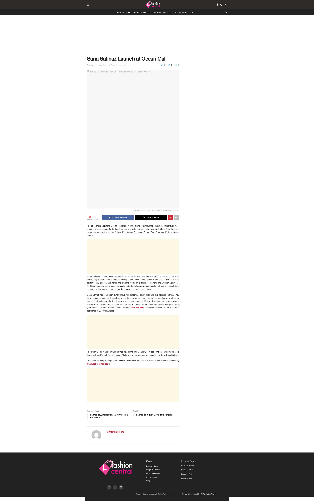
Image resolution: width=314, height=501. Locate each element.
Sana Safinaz (137, 307)
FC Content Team (115, 431)
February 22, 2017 (94, 65)
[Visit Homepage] (153, 5)
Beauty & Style (123, 12)
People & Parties (142, 12)
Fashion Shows (187, 469)
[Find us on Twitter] (226, 4)
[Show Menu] (88, 5)
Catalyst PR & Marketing (98, 363)
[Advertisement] (133, 37)
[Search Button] (226, 12)
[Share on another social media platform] (176, 217)
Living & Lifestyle (162, 12)
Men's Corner (186, 478)
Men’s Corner (181, 12)
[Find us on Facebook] (217, 4)
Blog (194, 12)
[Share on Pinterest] (170, 217)
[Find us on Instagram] (221, 4)
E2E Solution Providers (209, 494)
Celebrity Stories (187, 465)
